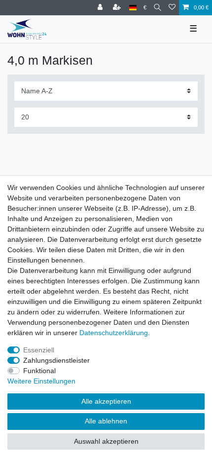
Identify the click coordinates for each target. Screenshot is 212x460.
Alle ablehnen (106, 421)
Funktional (39, 371)
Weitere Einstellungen (41, 381)
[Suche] (157, 7)
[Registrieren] (117, 7)
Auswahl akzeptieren (106, 441)
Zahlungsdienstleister (56, 360)
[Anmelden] (101, 7)
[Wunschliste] (172, 7)
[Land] (133, 7)
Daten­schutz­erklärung (113, 333)
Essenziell (38, 350)
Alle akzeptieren (106, 401)
